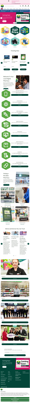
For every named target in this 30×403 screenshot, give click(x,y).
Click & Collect (10, 376)
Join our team (15, 322)
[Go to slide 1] (13, 22)
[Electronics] (15, 41)
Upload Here (19, 125)
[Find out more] (8, 214)
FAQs (8, 381)
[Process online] (22, 214)
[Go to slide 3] (16, 22)
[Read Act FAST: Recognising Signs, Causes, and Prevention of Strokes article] (23, 233)
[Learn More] (22, 18)
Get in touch (15, 278)
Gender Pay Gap (3, 382)
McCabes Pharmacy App (17, 3)
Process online (22, 224)
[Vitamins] (15, 30)
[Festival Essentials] (5, 30)
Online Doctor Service (18, 379)
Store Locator (10, 379)
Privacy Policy (2, 376)
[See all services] (22, 82)
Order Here (19, 166)
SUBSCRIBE (15, 355)
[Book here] (22, 195)
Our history (15, 300)
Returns (9, 374)
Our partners (15, 344)
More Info (19, 115)
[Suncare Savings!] (24, 41)
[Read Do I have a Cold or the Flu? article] (14, 233)
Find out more (8, 224)
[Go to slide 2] (15, 71)
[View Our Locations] (22, 179)
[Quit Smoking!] (24, 30)
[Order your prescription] (8, 195)
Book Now (19, 105)
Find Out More (20, 156)
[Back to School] (5, 41)
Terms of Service (3, 374)
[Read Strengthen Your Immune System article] (6, 233)
